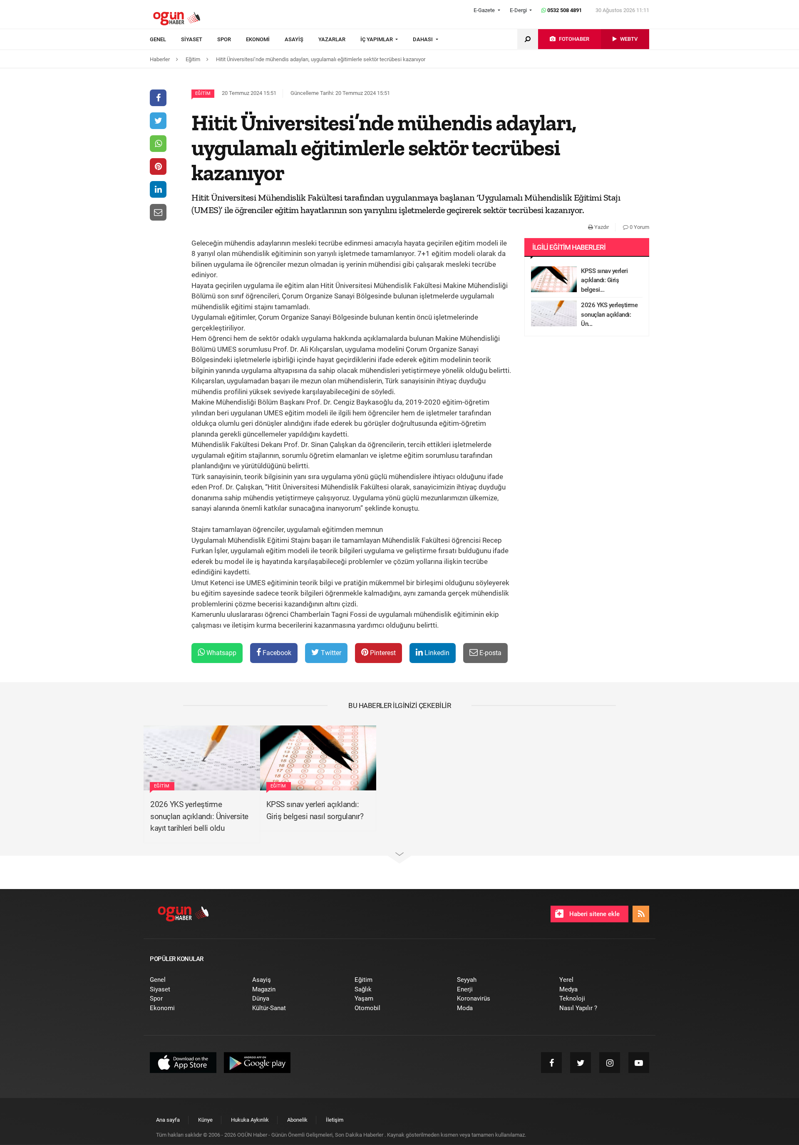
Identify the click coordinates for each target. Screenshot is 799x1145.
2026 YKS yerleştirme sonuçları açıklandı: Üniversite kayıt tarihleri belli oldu (199, 816)
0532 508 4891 (564, 10)
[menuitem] (165, 39)
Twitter (330, 653)
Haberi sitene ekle (594, 914)
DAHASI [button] (423, 39)
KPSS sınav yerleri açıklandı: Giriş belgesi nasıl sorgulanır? (315, 810)
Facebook (276, 653)
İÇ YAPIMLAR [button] (377, 39)
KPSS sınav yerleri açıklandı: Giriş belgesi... (604, 280)
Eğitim (203, 93)
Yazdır (601, 227)
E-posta (489, 653)
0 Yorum (638, 227)
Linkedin (436, 653)
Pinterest (382, 653)
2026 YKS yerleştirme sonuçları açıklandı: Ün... (609, 314)
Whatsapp (220, 653)
